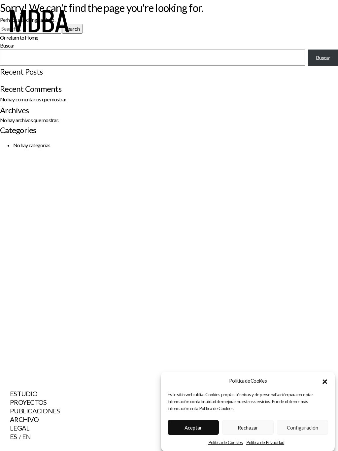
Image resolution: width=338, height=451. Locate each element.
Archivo (24, 419)
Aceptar (193, 428)
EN (26, 436)
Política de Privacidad (265, 442)
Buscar (323, 57)
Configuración (302, 428)
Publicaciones (35, 411)
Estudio (23, 394)
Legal (19, 428)
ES (13, 436)
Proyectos (28, 402)
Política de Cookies (225, 442)
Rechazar (248, 428)
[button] (324, 380)
